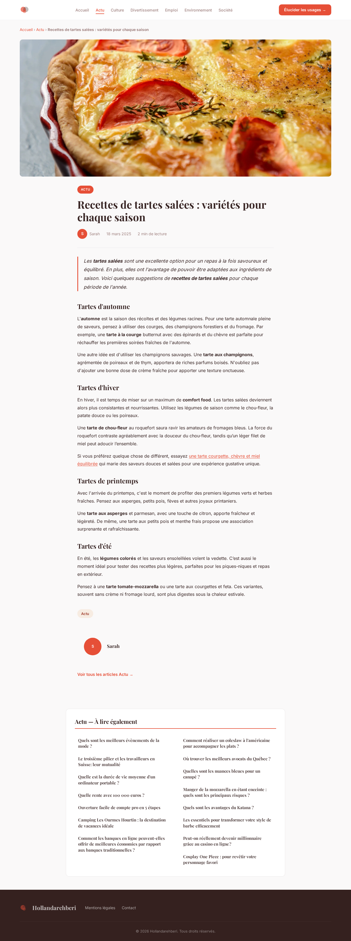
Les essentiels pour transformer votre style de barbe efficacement (227, 822)
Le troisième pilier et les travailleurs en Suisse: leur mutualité (116, 761)
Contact (129, 907)
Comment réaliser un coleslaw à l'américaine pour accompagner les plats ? (226, 743)
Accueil (82, 9)
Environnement (198, 9)
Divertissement (144, 9)
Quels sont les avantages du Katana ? (218, 807)
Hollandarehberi (54, 907)
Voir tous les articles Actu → (105, 674)
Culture (117, 9)
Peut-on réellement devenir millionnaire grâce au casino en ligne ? (222, 841)
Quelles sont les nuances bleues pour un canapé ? (221, 774)
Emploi (171, 9)
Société (226, 9)
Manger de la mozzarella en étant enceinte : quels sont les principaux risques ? (225, 792)
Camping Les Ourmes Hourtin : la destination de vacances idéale (122, 822)
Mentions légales (100, 907)
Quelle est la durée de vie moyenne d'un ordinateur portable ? (116, 779)
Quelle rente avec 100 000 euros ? (111, 795)
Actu (100, 9)
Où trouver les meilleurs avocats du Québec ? (226, 758)
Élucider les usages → (305, 9)
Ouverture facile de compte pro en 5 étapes (119, 807)
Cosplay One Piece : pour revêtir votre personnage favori (219, 859)
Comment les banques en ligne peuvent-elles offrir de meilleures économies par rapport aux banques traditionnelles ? (121, 844)
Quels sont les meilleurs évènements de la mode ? (118, 743)
